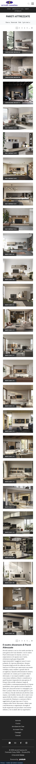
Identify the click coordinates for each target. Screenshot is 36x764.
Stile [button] (19, 22)
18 (32, 28)
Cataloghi (18, 732)
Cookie (8, 762)
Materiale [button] (14, 22)
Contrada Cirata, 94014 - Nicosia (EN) (17, 752)
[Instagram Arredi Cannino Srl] (26, 743)
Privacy (3, 762)
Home (9, 9)
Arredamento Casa (18, 9)
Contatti (18, 735)
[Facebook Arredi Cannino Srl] (20, 743)
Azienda (18, 720)
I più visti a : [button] (26, 22)
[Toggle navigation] (32, 3)
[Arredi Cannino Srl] (9, 3)
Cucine (18, 723)
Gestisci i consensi (17, 762)
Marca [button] (8, 22)
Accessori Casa (18, 729)
